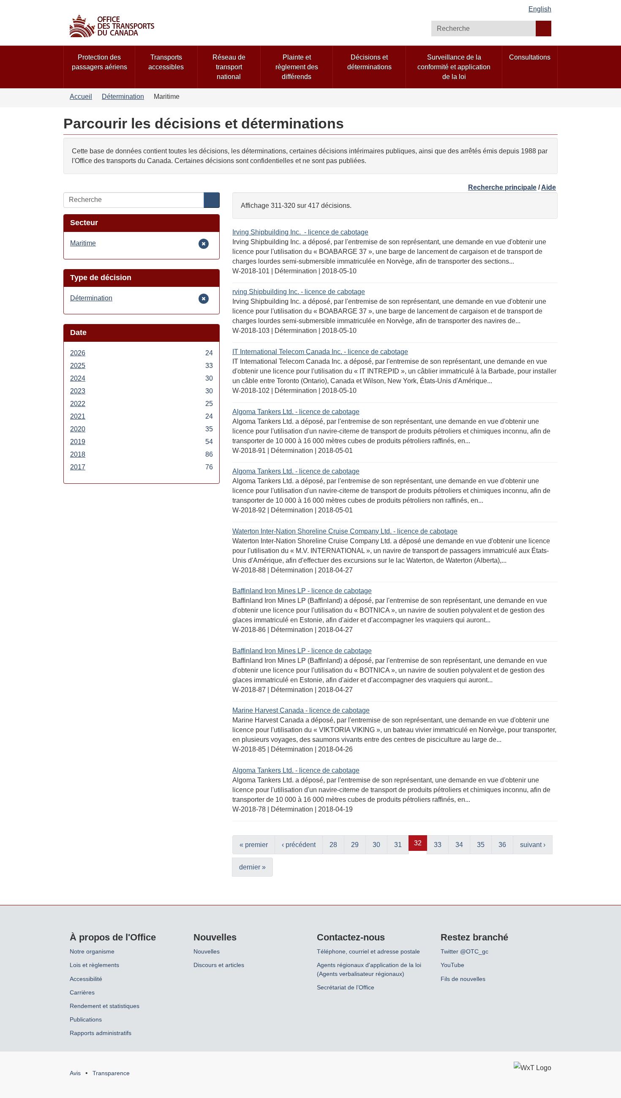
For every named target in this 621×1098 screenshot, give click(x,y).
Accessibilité (86, 978)
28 (333, 844)
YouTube (452, 965)
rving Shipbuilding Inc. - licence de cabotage (298, 291)
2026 (141, 353)
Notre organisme (92, 951)
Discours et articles (218, 965)
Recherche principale (502, 187)
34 (459, 844)
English (539, 9)
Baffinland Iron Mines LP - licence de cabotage (302, 590)
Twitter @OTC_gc (464, 951)
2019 (141, 442)
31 (398, 844)
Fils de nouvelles (463, 978)
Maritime (83, 244)
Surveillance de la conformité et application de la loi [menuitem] (453, 67)
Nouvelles (206, 951)
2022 (141, 404)
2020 (141, 429)
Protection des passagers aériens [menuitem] (99, 62)
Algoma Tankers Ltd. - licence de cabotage (296, 411)
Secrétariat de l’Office (345, 987)
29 (355, 844)
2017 (141, 467)
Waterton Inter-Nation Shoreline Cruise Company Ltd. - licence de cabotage (345, 531)
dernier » (252, 867)
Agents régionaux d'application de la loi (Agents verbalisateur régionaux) (369, 969)
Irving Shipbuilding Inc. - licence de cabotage (300, 232)
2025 (141, 366)
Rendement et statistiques (104, 1006)
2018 (141, 455)
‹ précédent (299, 844)
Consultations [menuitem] (529, 57)
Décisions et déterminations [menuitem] (369, 62)
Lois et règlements (94, 965)
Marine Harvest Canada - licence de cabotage (301, 710)
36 (502, 844)
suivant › (532, 844)
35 (481, 844)
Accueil (81, 96)
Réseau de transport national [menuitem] (228, 67)
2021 (141, 417)
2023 (141, 391)
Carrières (82, 992)
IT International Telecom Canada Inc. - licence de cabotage (320, 351)
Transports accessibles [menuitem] (166, 62)
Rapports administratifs (100, 1033)
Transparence (111, 1073)
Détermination (123, 96)
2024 (141, 379)
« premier (254, 844)
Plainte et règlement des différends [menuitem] (296, 67)
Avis (75, 1073)
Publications (86, 1019)
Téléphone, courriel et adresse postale (368, 951)
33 (437, 844)
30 (376, 844)
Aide (548, 187)
